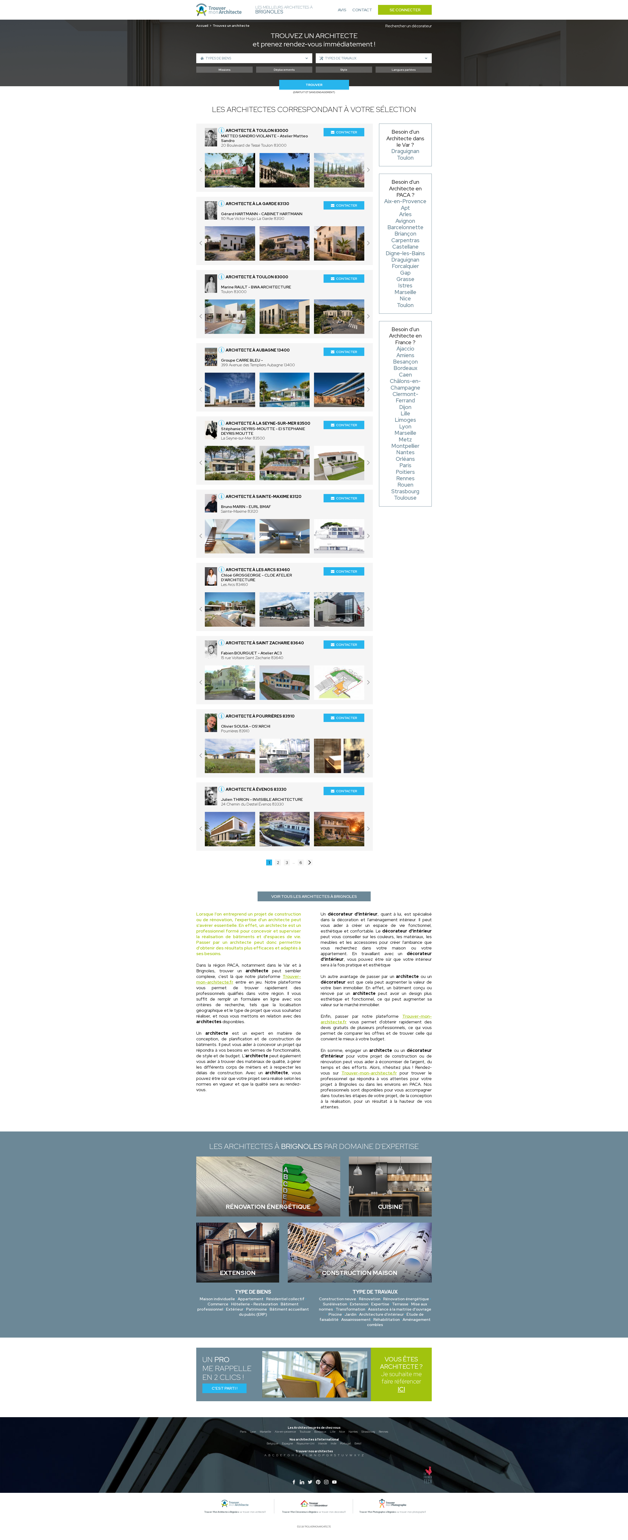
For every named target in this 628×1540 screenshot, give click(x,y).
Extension (359, 1304)
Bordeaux (320, 1432)
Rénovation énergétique (406, 1298)
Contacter (346, 132)
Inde (333, 1443)
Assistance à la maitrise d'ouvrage (399, 1309)
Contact (362, 10)
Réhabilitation (386, 1319)
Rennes (383, 1432)
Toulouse (305, 1432)
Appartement (250, 1298)
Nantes (353, 1432)
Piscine (335, 1314)
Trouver (314, 85)
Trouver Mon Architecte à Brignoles (221, 1512)
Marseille (265, 1432)
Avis (342, 10)
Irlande (322, 1443)
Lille (332, 1432)
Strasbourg (368, 1432)
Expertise (380, 1304)
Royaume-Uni (305, 1443)
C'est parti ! (224, 1388)
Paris (243, 1432)
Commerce (218, 1304)
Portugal (345, 1443)
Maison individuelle (217, 1298)
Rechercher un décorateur (408, 25)
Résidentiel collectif (285, 1298)
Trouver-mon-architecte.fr (369, 1073)
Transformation (350, 1309)
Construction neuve (337, 1298)
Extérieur (234, 1309)
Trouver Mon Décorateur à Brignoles (300, 1512)
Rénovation (369, 1298)
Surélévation (335, 1304)
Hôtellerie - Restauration (254, 1304)
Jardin (350, 1314)
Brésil (357, 1443)
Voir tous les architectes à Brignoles (314, 896)
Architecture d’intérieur (381, 1314)
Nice (342, 1432)
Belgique (272, 1443)
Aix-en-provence (285, 1432)
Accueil (202, 25)
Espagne (287, 1443)
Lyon (253, 1432)
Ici (401, 1389)
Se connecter (405, 10)
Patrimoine (256, 1309)
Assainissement (356, 1319)
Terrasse (400, 1304)
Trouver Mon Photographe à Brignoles (377, 1512)
